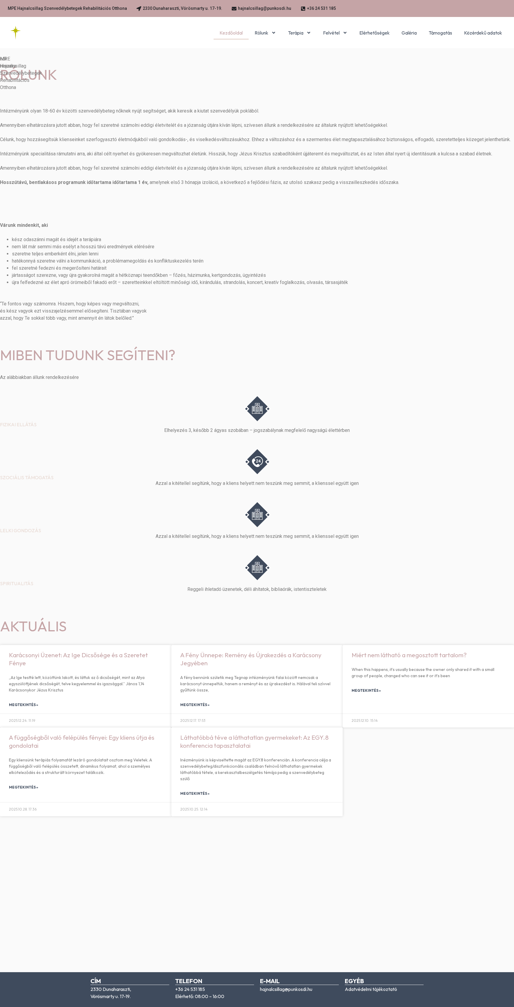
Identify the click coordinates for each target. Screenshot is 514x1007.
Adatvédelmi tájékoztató (371, 989)
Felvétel (331, 33)
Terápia (295, 33)
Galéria (409, 33)
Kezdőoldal (231, 33)
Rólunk (261, 33)
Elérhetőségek (374, 33)
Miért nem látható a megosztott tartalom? (409, 655)
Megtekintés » (23, 704)
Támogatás (440, 33)
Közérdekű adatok (483, 33)
